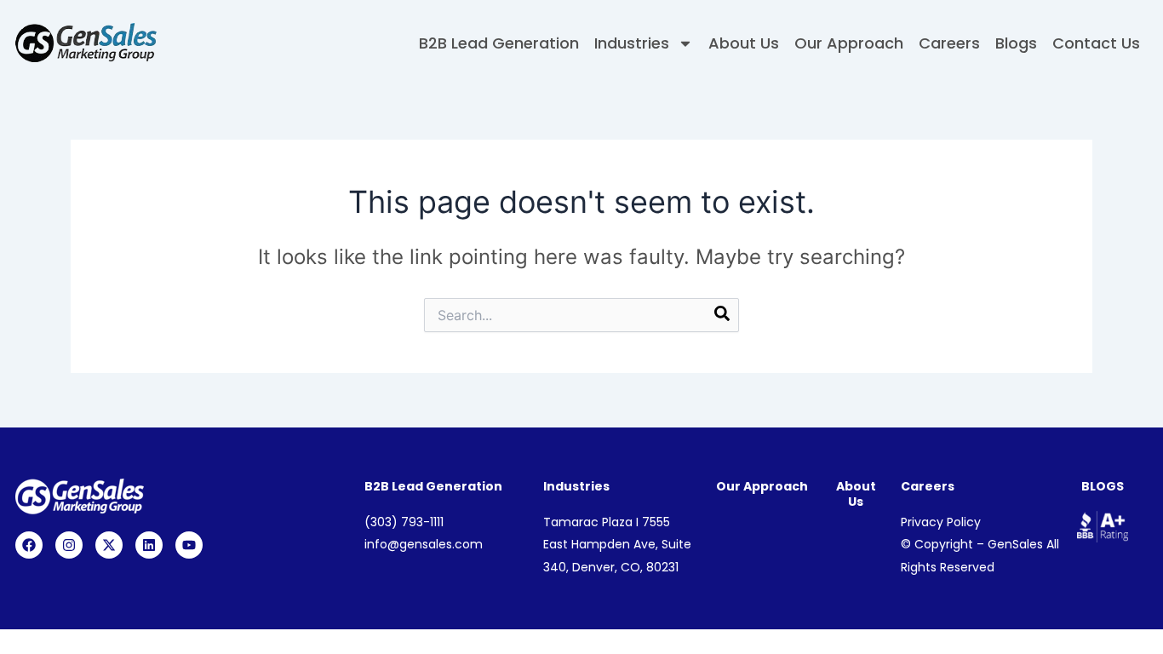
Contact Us (1096, 43)
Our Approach (848, 43)
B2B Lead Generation (499, 43)
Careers (949, 43)
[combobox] (581, 315)
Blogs (1016, 43)
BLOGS (1102, 486)
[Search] (722, 317)
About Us (743, 43)
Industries (631, 43)
